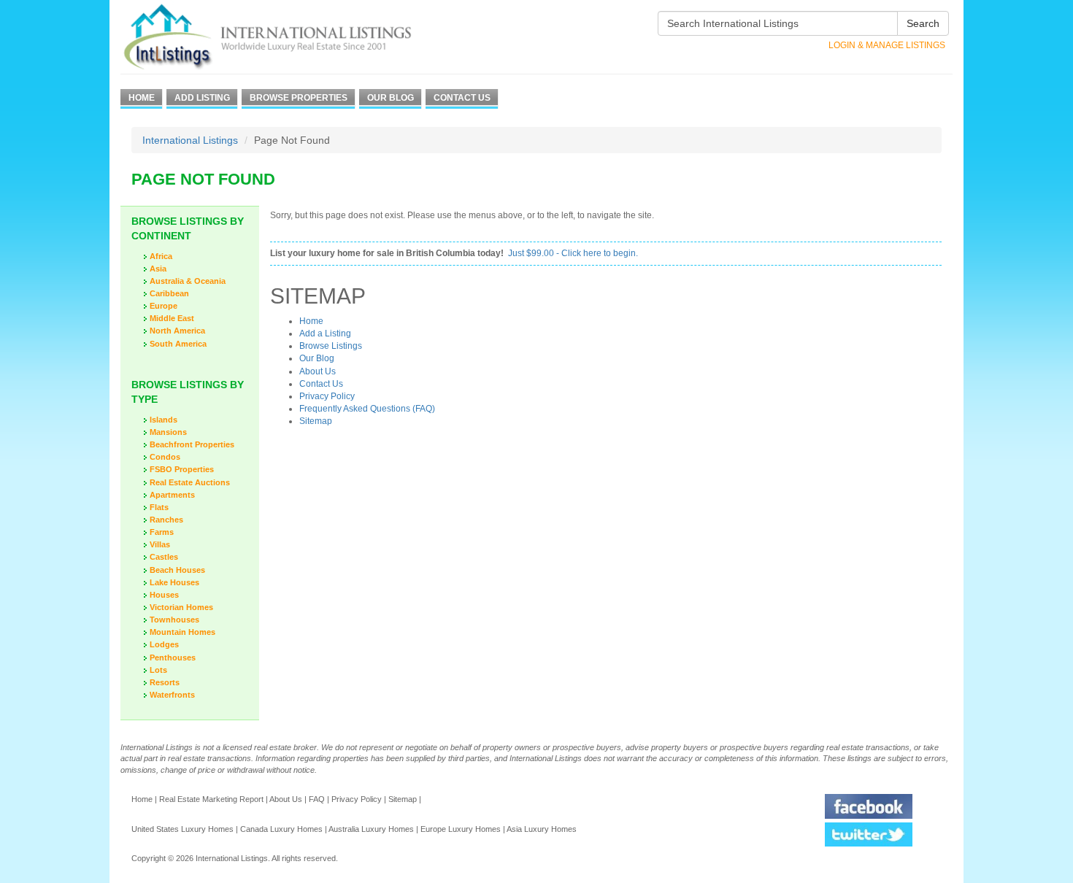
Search (923, 23)
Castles (164, 556)
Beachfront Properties (192, 444)
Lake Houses (174, 582)
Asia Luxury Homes (542, 829)
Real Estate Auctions (190, 482)
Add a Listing (325, 333)
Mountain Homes (182, 632)
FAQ (317, 799)
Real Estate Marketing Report (211, 799)
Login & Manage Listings (886, 45)
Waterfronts (172, 694)
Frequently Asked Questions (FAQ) (367, 409)
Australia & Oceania (188, 281)
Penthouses (173, 657)
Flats (159, 507)
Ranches (166, 519)
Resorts (165, 682)
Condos (165, 456)
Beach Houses (177, 570)
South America (178, 343)
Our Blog (390, 98)
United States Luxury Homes (182, 829)
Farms (162, 532)
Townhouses (174, 619)
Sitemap (315, 421)
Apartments (172, 494)
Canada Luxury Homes (281, 829)
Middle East (172, 318)
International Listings (190, 140)
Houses (164, 594)
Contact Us (462, 98)
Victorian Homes (181, 607)
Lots (158, 670)
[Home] (293, 37)
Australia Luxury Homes (371, 829)
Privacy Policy (327, 396)
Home (141, 98)
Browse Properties (298, 98)
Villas (160, 544)
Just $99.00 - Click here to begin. (573, 253)
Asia (158, 268)
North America (177, 330)
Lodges (164, 644)
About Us (317, 371)
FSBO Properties (182, 469)
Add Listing (202, 98)
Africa (161, 256)
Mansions (168, 432)
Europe (163, 305)
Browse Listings (330, 346)
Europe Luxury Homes (460, 829)
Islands (163, 419)
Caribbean (169, 293)
